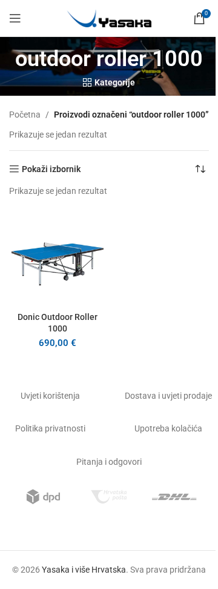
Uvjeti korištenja (50, 396)
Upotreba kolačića (168, 428)
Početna (25, 114)
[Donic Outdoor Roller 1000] (57, 258)
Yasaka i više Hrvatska (84, 569)
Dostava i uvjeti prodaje (168, 396)
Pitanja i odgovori (109, 462)
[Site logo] (109, 17)
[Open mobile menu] (15, 18)
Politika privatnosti (50, 428)
